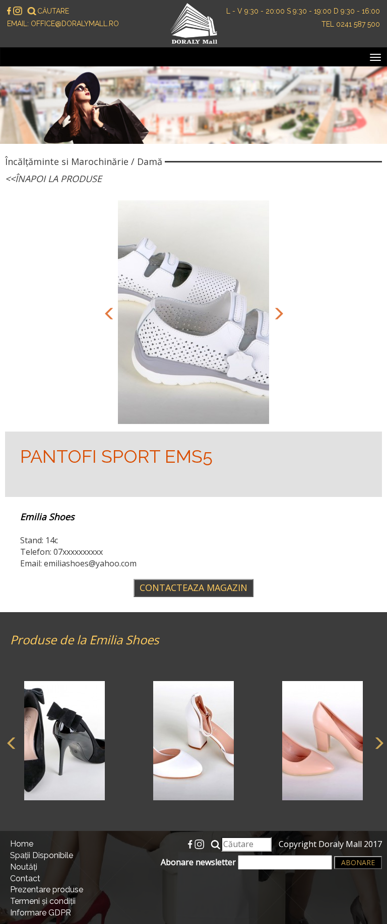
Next (277, 312)
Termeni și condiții (43, 901)
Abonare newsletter (199, 862)
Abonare (358, 862)
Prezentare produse (46, 889)
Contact (25, 878)
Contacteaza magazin (193, 587)
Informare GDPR (40, 912)
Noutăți (23, 867)
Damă (149, 161)
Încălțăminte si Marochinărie (66, 161)
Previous (108, 312)
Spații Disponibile (41, 855)
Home (21, 844)
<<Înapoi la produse (53, 179)
